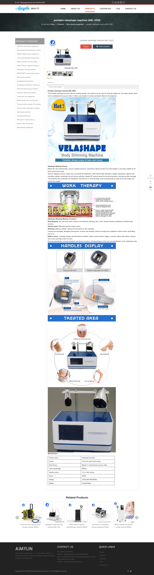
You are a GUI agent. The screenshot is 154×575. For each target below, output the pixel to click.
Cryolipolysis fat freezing (25, 81)
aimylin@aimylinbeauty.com (72, 561)
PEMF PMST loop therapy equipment (29, 73)
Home (53, 24)
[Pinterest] (124, 2)
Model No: (51, 82)
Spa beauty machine (24, 112)
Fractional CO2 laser (24, 116)
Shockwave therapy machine (26, 69)
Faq (101, 562)
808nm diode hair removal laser (27, 100)
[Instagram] (121, 2)
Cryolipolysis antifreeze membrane (28, 85)
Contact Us (103, 565)
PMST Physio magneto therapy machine (30, 65)
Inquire (86, 46)
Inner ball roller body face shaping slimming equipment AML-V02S (123, 527)
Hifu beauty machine (24, 77)
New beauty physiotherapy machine (29, 50)
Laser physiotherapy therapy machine (29, 58)
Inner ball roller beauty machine (27, 89)
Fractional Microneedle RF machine (29, 104)
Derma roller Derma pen (25, 123)
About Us (103, 555)
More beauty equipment (75, 24)
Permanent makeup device (26, 120)
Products (60, 24)
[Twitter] (118, 2)
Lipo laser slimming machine (26, 92)
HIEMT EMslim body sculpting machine (30, 54)
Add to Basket (104, 46)
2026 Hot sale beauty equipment (28, 46)
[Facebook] (113, 2)
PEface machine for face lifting (27, 62)
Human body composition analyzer (28, 108)
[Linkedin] (115, 2)
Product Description (55, 87)
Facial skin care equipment (26, 96)
